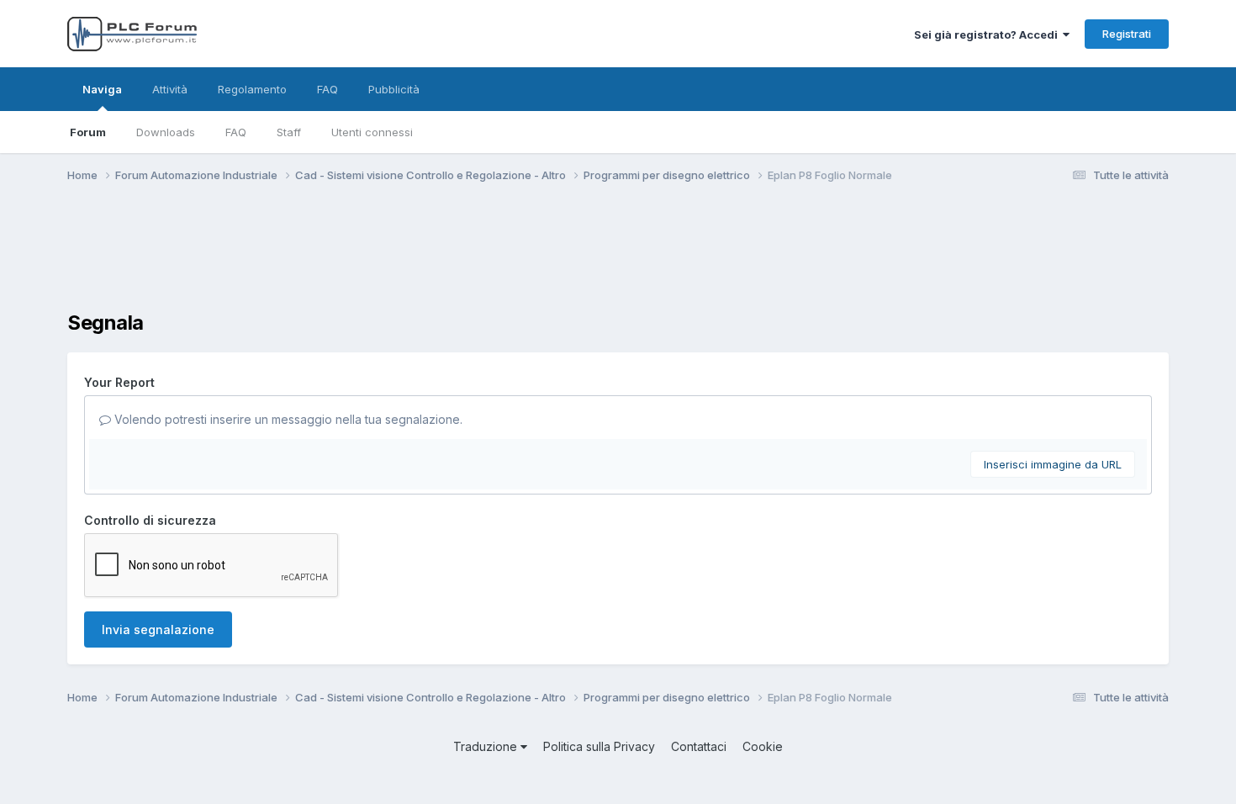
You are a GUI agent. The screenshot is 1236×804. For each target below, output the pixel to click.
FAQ (235, 132)
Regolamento (252, 89)
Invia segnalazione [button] (158, 629)
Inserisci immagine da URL (1053, 464)
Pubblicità (394, 89)
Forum (88, 132)
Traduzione (486, 746)
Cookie (762, 746)
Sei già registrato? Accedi (988, 34)
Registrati (1126, 33)
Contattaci (698, 746)
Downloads (165, 132)
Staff (289, 132)
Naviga (102, 89)
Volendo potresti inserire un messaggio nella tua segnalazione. (286, 419)
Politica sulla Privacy (599, 746)
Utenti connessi (372, 132)
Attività (170, 89)
